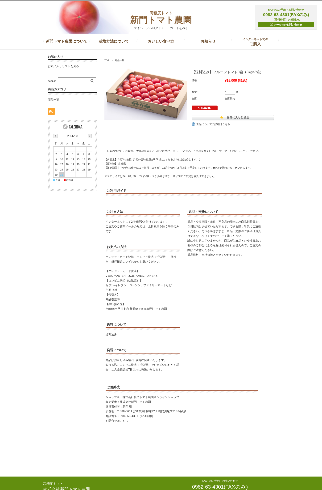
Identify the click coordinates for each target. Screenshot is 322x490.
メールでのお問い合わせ (287, 24)
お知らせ (208, 41)
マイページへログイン (149, 28)
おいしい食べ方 (161, 41)
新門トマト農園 (161, 17)
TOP (106, 60)
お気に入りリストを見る (63, 66)
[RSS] (51, 113)
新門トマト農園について (66, 41)
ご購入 (255, 42)
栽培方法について (114, 41)
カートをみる (179, 28)
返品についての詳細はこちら (213, 124)
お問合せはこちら (117, 420)
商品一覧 (119, 60)
